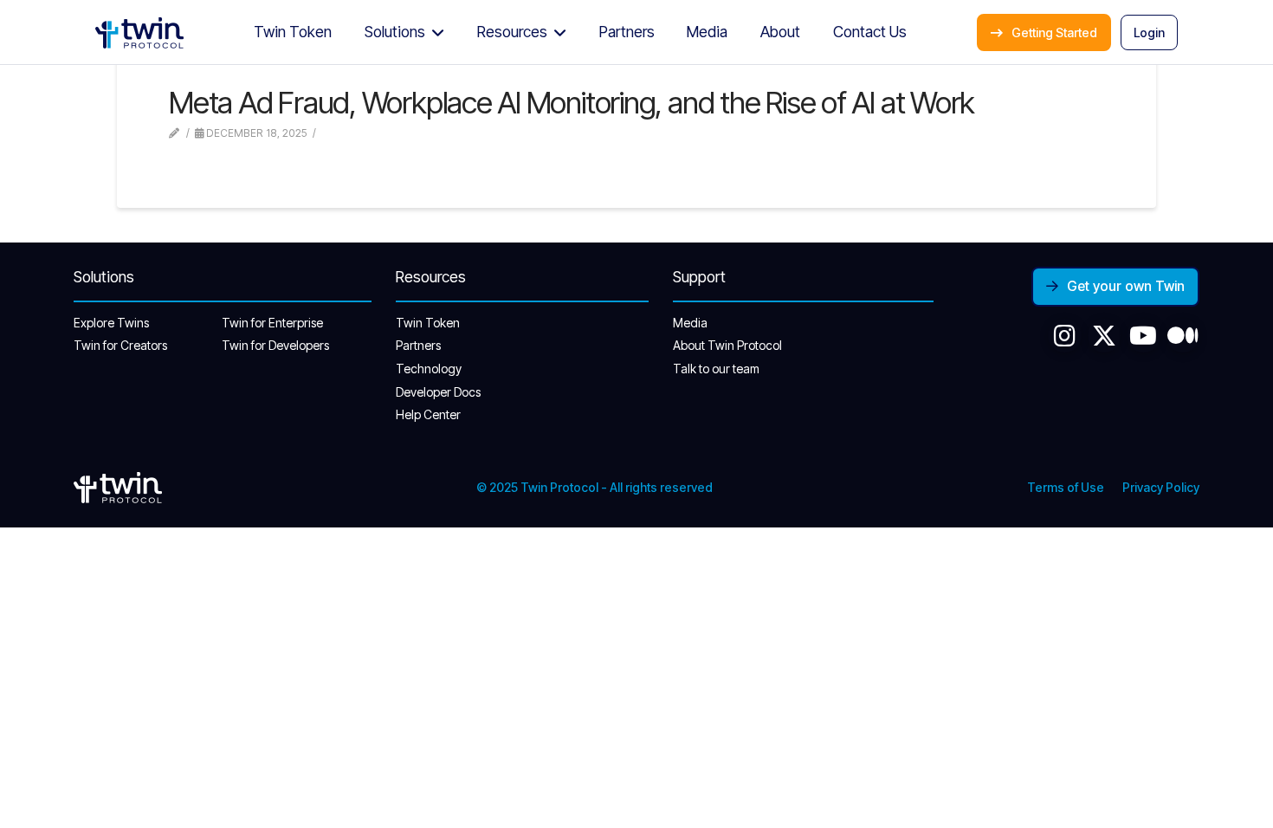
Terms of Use (1065, 487)
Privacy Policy (1160, 487)
